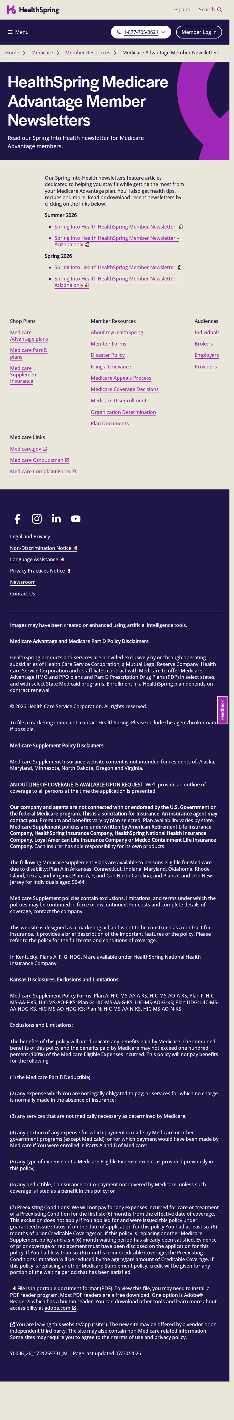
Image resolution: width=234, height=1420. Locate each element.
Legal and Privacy (30, 536)
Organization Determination (123, 412)
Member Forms (108, 343)
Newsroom (23, 582)
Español (182, 9)
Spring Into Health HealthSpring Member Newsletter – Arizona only (117, 241)
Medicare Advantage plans (29, 335)
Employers (207, 355)
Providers (206, 366)
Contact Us (22, 593)
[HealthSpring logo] (34, 9)
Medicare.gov (25, 448)
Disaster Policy (108, 355)
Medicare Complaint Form (40, 471)
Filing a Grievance (111, 366)
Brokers (204, 343)
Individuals (207, 332)
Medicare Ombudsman (36, 460)
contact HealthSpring (104, 722)
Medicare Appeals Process (121, 378)
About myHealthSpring (117, 332)
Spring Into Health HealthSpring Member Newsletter (116, 226)
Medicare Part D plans (29, 353)
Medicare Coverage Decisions (125, 389)
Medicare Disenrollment (119, 400)
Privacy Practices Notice (37, 570)
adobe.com (57, 1308)
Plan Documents (110, 423)
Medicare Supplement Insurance (24, 375)
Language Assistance (34, 559)
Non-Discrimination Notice (40, 548)
